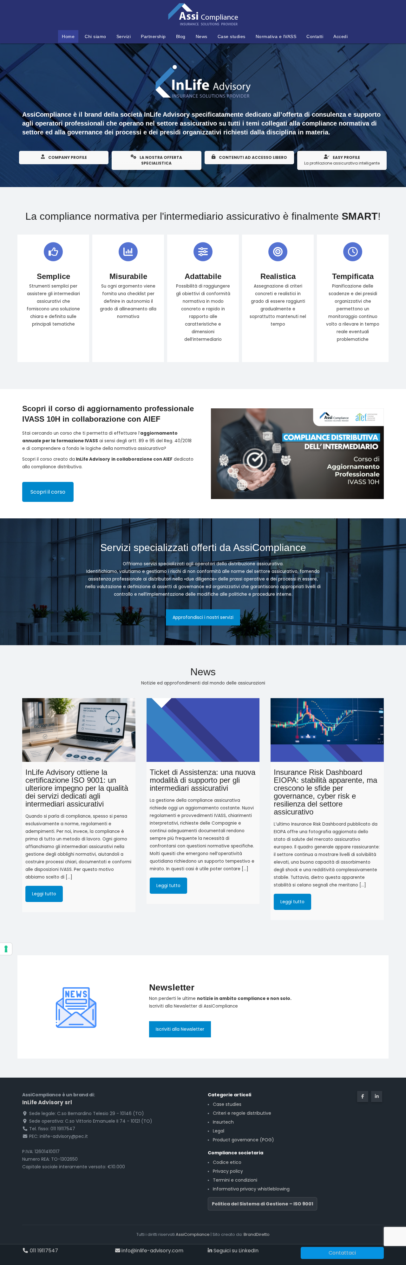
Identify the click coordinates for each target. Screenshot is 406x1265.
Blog (181, 36)
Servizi (123, 36)
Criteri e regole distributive (242, 1113)
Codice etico (227, 1162)
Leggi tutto (44, 894)
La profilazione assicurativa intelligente (342, 160)
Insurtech (223, 1122)
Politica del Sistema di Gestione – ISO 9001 (262, 1204)
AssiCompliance (193, 1234)
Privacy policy (228, 1171)
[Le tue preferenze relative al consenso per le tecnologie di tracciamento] (6, 949)
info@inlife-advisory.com (151, 1250)
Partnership (153, 36)
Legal (218, 1131)
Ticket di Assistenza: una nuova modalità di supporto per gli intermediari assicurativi (202, 780)
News (201, 36)
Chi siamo (95, 36)
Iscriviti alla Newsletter (180, 1029)
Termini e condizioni (235, 1180)
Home (68, 36)
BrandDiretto (257, 1234)
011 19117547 (43, 1250)
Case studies (232, 36)
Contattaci (342, 1252)
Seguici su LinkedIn (235, 1250)
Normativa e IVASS (276, 36)
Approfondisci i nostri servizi (203, 617)
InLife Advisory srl (47, 1102)
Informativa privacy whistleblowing (251, 1189)
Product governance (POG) (243, 1140)
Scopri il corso (47, 492)
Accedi (340, 36)
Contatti (314, 36)
